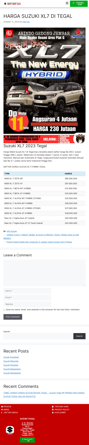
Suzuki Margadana (12, 373)
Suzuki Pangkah (10, 365)
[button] (67, 3)
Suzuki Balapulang (12, 369)
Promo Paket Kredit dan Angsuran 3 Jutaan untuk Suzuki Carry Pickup (39, 242)
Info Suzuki (12, 231)
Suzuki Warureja (10, 361)
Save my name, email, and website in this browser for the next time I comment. (43, 309)
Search (6, 331)
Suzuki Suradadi (11, 357)
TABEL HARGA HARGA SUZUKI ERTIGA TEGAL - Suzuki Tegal (32, 393)
